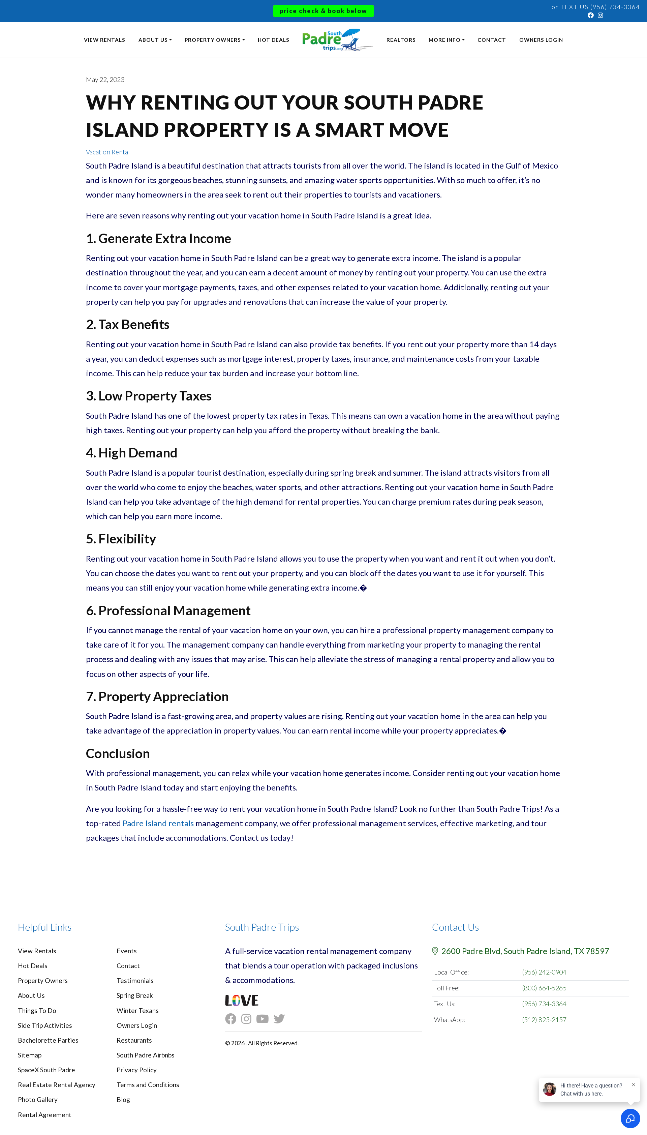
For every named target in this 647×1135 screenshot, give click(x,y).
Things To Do (37, 1010)
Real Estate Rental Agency (56, 1084)
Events (127, 951)
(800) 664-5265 (544, 988)
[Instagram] (601, 15)
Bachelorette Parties (48, 1040)
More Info (445, 40)
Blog (123, 1099)
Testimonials (135, 980)
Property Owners (213, 40)
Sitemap (29, 1055)
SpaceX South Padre (46, 1070)
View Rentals (104, 40)
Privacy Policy (137, 1070)
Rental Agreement (44, 1114)
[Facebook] (591, 15)
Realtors (401, 40)
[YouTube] (265, 1019)
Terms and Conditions (148, 1084)
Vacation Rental (108, 152)
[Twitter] (282, 1019)
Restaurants (134, 1040)
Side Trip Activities (45, 1025)
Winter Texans (138, 1010)
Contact (491, 40)
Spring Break (135, 995)
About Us (153, 40)
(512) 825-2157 (544, 1019)
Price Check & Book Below (323, 10)
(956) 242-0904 (544, 972)
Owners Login (541, 40)
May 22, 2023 (105, 79)
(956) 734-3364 (544, 1004)
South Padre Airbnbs (146, 1055)
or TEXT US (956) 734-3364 (596, 6)
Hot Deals (273, 40)
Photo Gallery (38, 1099)
